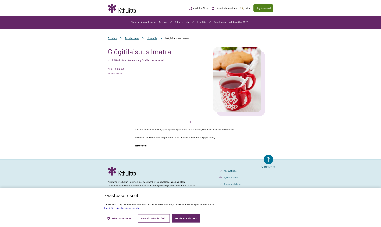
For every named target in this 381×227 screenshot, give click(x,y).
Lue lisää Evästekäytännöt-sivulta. (122, 207)
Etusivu (135, 22)
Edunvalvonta (182, 22)
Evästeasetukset (122, 218)
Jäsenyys (162, 22)
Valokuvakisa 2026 (238, 22)
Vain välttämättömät (154, 218)
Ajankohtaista (148, 22)
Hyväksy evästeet (186, 218)
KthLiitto (201, 22)
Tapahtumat (220, 22)
